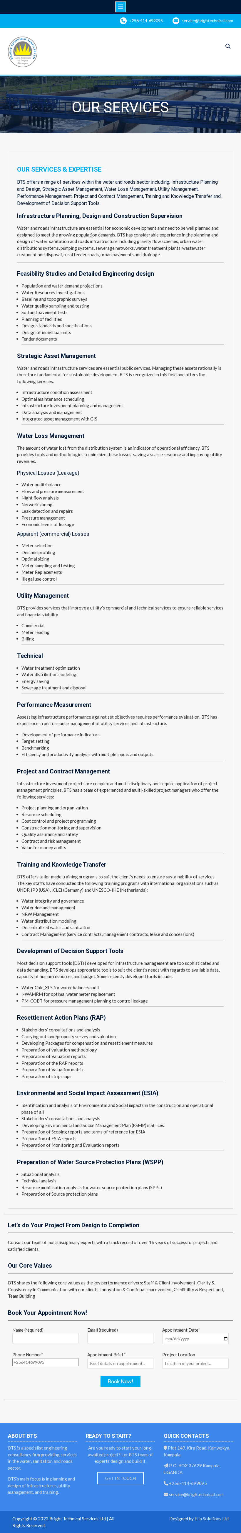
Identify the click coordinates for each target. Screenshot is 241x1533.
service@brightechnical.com (207, 20)
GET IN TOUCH (120, 1478)
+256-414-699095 (146, 20)
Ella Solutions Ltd (212, 1518)
